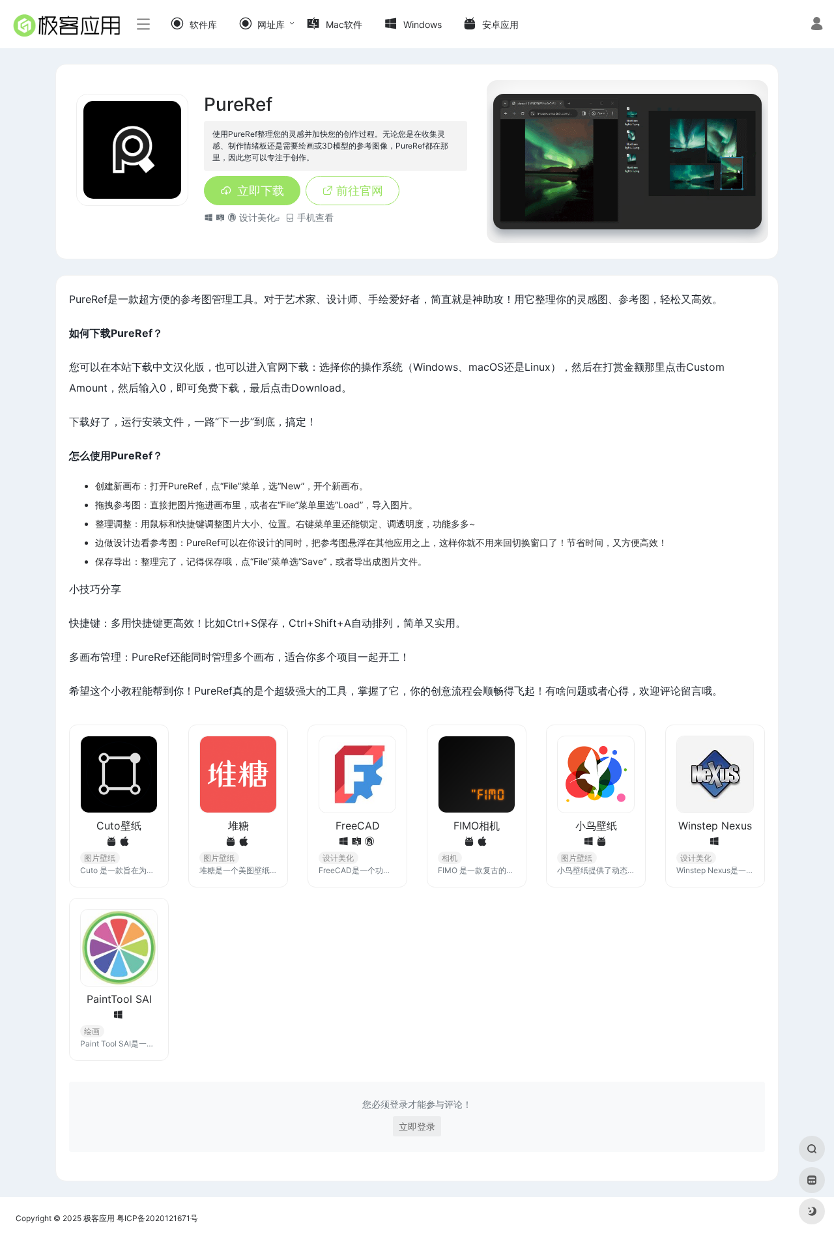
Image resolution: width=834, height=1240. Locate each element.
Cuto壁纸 (118, 825)
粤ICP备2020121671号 (157, 1218)
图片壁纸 (99, 858)
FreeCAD (358, 825)
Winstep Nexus (715, 825)
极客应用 (99, 1218)
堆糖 (238, 825)
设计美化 (257, 217)
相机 (449, 858)
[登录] (817, 25)
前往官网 (359, 190)
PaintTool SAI (119, 998)
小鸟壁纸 (596, 825)
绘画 (92, 1031)
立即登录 (417, 1126)
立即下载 (260, 190)
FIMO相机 (476, 825)
